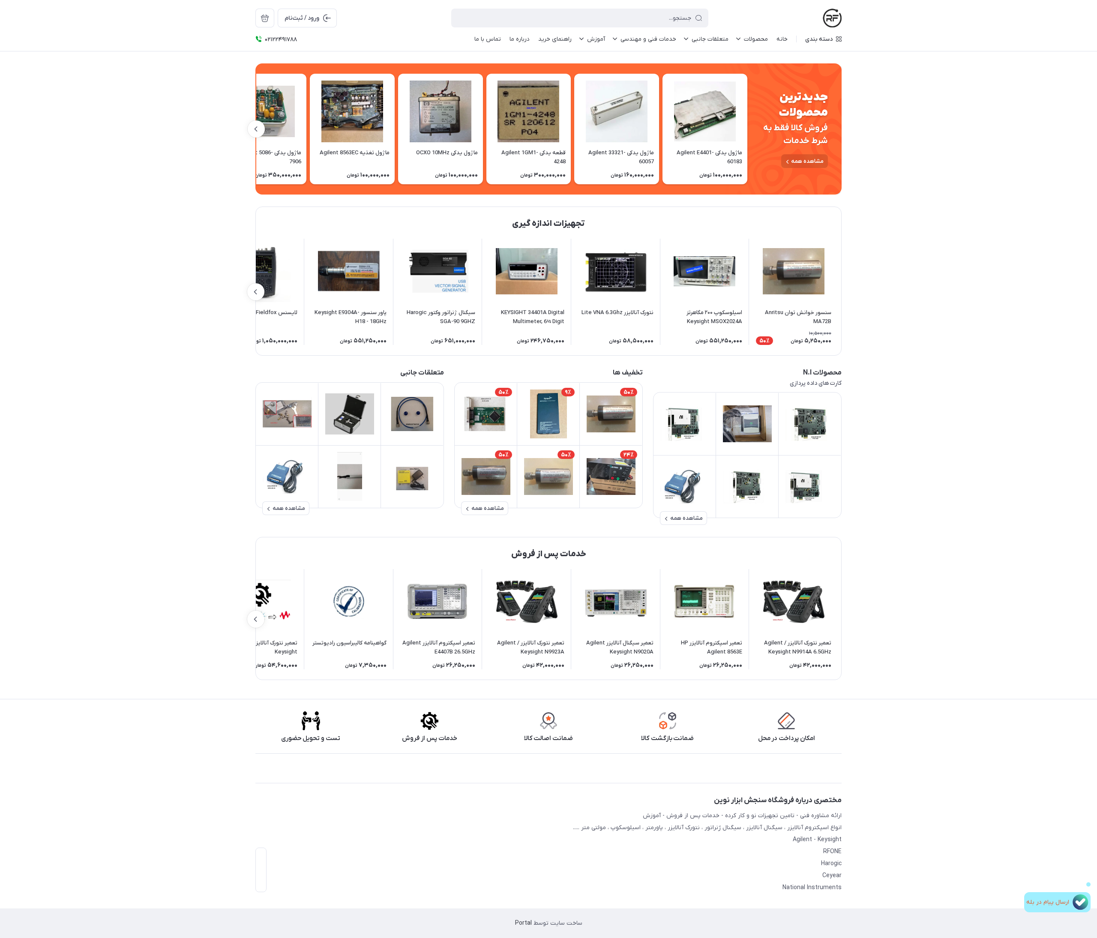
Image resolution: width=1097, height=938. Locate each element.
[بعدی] (256, 129)
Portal (523, 923)
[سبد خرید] (264, 18)
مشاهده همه (807, 161)
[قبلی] (747, 129)
